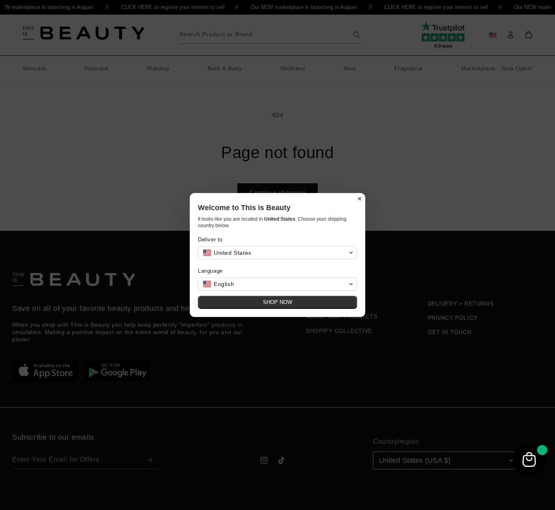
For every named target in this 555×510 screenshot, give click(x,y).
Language (210, 271)
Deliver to (210, 240)
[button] (277, 252)
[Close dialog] (360, 199)
